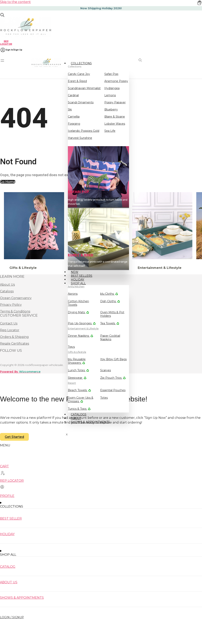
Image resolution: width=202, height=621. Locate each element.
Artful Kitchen (76, 286)
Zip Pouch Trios (111, 378)
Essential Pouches (112, 390)
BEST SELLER (11, 518)
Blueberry (111, 109)
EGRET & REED (80, 255)
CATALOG (7, 567)
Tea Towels (108, 323)
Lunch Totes (77, 370)
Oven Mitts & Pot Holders (112, 314)
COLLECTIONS (81, 63)
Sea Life (109, 131)
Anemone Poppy (116, 81)
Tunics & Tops (77, 409)
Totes (104, 397)
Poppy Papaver (115, 102)
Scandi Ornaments (81, 102)
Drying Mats (77, 312)
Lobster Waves (114, 123)
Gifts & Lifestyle (77, 352)
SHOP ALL (78, 283)
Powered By (20, 371)
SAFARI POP (78, 192)
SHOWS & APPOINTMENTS (90, 422)
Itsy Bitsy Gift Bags (113, 359)
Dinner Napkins (79, 336)
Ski (70, 109)
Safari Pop (111, 74)
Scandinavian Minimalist (84, 88)
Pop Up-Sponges (80, 323)
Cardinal (73, 95)
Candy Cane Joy (79, 74)
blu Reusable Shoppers (77, 361)
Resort (72, 383)
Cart (4, 466)
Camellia (73, 116)
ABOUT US (8, 582)
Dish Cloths (108, 301)
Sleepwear (75, 378)
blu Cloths (107, 294)
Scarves (105, 370)
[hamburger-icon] (124, 63)
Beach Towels (78, 390)
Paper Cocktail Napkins (110, 337)
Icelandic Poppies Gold (83, 131)
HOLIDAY (7, 534)
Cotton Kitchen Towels (78, 303)
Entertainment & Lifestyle (83, 328)
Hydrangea (112, 88)
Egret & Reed (77, 81)
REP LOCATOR (6, 42)
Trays (71, 347)
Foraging (74, 123)
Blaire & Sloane (114, 116)
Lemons (110, 95)
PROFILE (7, 496)
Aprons (73, 294)
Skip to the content (15, 2)
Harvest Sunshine (80, 138)
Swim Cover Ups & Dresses (80, 399)
